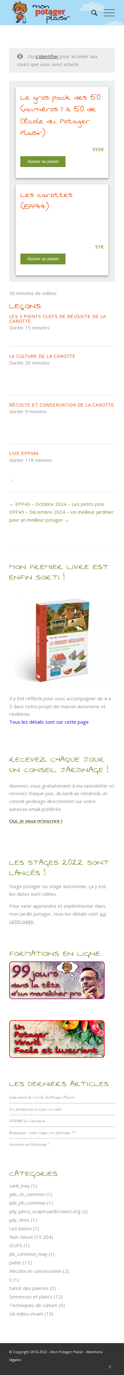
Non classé (21, 1237)
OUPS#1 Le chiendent (27, 1120)
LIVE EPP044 (23, 453)
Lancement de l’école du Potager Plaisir (42, 1097)
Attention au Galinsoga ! (29, 1144)
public (15, 1262)
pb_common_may (28, 1254)
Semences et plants (30, 1296)
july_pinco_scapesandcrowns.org (44, 1211)
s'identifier (47, 56)
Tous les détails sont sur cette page (49, 722)
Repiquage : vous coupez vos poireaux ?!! (42, 1132)
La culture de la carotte (42, 356)
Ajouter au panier (43, 161)
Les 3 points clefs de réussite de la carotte (57, 318)
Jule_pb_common (27, 1203)
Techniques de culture (33, 1305)
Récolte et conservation (35, 1271)
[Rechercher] (91, 12)
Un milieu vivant (26, 1314)
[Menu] (106, 12)
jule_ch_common (27, 1194)
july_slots (19, 1220)
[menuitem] (91, 12)
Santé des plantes (29, 1288)
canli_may (19, 1185)
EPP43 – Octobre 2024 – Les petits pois (59, 504)
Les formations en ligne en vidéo (35, 1109)
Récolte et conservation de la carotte (61, 405)
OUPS (15, 1245)
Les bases (20, 1228)
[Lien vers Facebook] (110, 1367)
